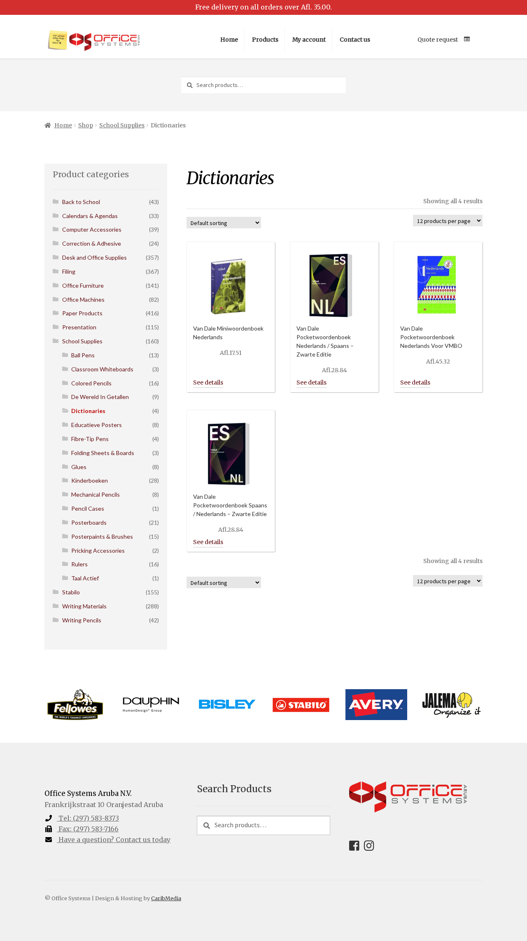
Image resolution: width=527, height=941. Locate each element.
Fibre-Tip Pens (90, 438)
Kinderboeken (89, 480)
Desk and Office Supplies (94, 257)
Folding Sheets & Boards (102, 452)
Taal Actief (85, 578)
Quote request (437, 39)
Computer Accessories (91, 229)
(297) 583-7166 (88, 829)
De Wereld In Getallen (100, 396)
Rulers (79, 564)
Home (229, 39)
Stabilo (71, 592)
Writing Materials (84, 606)
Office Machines (83, 299)
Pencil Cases (87, 508)
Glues (78, 466)
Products (265, 39)
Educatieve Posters (96, 424)
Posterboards (89, 522)
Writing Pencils (81, 620)
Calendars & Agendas (90, 215)
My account (309, 39)
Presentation (79, 327)
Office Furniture (83, 285)
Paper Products (82, 313)
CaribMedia (166, 898)
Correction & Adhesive (91, 243)
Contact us (355, 39)
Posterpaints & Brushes (102, 536)
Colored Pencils (91, 383)
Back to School (81, 201)
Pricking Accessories (98, 550)
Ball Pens (83, 355)
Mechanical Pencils (95, 494)
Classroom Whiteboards (102, 369)
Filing (68, 271)
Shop (85, 125)
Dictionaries (88, 410)
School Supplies (122, 125)
